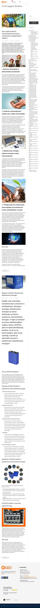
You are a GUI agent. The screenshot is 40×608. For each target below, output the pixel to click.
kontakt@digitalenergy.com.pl (29, 577)
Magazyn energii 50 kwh (33, 161)
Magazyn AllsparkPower (33, 67)
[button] (17, 600)
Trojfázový (33, 32)
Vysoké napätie (34, 34)
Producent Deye (34, 44)
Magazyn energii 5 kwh (33, 154)
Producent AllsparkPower (33, 43)
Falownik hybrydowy (33, 97)
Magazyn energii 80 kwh (33, 168)
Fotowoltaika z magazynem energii (33, 116)
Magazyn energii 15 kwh (33, 148)
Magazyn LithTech (32, 81)
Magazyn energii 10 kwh (33, 145)
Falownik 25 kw (32, 88)
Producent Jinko (34, 53)
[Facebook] (2, 578)
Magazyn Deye (32, 69)
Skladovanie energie (33, 60)
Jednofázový (31, 35)
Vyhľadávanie (34, 22)
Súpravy (30, 62)
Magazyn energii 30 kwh (33, 156)
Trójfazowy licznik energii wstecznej (32, 171)
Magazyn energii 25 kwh (33, 152)
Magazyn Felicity (32, 80)
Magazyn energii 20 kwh (33, 150)
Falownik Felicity (32, 96)
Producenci (31, 40)
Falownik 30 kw (32, 89)
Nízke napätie (33, 31)
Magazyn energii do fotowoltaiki (33, 73)
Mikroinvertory (32, 36)
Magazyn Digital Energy (33, 70)
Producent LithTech (34, 56)
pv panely (31, 59)
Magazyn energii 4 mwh (33, 137)
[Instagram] (5, 578)
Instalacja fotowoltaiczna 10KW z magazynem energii (33, 119)
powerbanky (31, 39)
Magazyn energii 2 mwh (33, 130)
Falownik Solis (31, 101)
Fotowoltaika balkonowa (31, 103)
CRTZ (12, 40)
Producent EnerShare (33, 48)
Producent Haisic (34, 51)
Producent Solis (34, 58)
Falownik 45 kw (32, 91)
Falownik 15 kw (32, 86)
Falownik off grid (32, 99)
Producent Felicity (34, 49)
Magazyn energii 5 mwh (33, 141)
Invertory (31, 30)
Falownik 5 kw (31, 92)
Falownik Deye (31, 95)
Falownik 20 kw (32, 87)
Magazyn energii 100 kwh (33, 128)
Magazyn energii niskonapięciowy (32, 76)
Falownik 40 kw (32, 90)
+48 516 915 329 (25, 575)
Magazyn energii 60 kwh (33, 163)
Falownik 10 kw (32, 85)
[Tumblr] (7, 578)
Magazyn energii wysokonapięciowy (32, 78)
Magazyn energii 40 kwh (33, 159)
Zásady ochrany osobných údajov (32, 605)
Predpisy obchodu (21, 605)
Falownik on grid (32, 100)
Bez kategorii (17, 40)
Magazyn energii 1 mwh (33, 125)
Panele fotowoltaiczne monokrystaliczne (33, 112)
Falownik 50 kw (32, 93)
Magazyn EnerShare (33, 79)
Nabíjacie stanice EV (33, 37)
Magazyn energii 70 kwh (33, 165)
